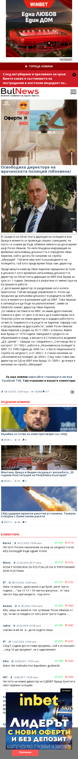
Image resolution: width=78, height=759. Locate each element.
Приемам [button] (25, 752)
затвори (66, 690)
